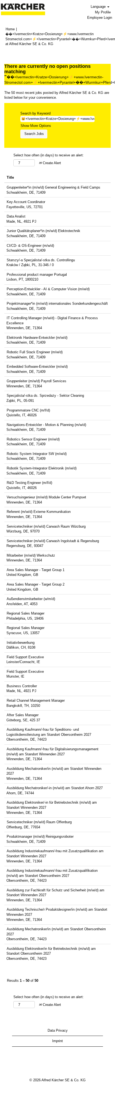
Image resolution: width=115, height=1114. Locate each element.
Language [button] (99, 7)
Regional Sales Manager (25, 613)
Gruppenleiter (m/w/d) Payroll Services (36, 381)
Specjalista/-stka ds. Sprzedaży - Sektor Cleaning (45, 396)
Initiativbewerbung (20, 643)
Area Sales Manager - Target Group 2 (35, 584)
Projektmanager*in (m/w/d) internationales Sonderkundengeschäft (57, 304)
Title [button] (10, 177)
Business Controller (22, 686)
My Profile (103, 12)
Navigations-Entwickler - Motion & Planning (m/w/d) (46, 425)
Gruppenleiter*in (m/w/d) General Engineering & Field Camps (53, 187)
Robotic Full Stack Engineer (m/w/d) (35, 352)
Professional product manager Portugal (37, 275)
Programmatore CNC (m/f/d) (28, 410)
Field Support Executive (25, 657)
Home (10, 29)
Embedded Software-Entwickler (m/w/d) (37, 367)
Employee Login (99, 18)
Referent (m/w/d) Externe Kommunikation (39, 512)
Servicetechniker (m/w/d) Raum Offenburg (39, 822)
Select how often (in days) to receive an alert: (48, 155)
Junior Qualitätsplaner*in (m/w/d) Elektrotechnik (43, 231)
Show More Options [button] (36, 126)
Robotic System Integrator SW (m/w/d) (37, 454)
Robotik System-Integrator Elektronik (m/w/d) (41, 468)
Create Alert (51, 163)
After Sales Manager (23, 715)
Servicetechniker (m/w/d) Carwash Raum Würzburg (46, 526)
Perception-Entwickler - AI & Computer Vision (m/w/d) (48, 289)
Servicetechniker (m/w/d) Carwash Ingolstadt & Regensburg (53, 541)
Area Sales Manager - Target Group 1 (35, 570)
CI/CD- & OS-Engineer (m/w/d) (30, 246)
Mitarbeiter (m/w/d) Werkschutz (31, 555)
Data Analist (16, 216)
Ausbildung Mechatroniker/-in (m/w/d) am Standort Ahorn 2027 (55, 788)
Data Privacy (58, 1030)
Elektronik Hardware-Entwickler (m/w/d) (37, 338)
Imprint (57, 1041)
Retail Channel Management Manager (36, 700)
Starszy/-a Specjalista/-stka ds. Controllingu (41, 260)
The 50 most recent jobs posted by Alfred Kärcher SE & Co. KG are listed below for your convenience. (56, 95)
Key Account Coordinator (26, 202)
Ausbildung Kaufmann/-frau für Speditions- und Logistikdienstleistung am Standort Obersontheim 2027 (48, 732)
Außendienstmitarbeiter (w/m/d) (31, 599)
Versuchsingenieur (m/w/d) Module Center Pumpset (46, 497)
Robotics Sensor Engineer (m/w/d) (33, 439)
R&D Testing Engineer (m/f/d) (29, 483)
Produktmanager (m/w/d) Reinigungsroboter (40, 836)
